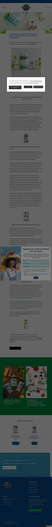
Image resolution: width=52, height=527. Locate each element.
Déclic (28, 86)
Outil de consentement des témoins (15, 87)
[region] (26, 84)
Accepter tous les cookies (38, 86)
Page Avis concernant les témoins (33, 83)
